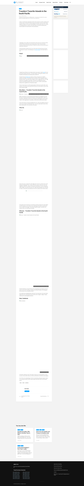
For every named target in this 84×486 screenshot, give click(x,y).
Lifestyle (60, 2)
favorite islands (37, 49)
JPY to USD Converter (26, 475)
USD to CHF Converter (16, 478)
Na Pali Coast (28, 76)
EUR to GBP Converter (26, 473)
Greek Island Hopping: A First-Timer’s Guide (23, 448)
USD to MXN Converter (16, 477)
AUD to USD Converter (26, 477)
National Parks (55, 2)
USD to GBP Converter (16, 473)
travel (23, 382)
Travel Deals (66, 2)
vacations (26, 382)
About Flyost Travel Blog (58, 464)
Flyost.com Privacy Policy (58, 466)
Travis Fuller (37, 440)
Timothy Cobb (19, 440)
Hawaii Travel (48, 2)
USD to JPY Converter (16, 474)
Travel (36, 2)
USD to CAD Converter (16, 475)
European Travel (42, 2)
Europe (19, 445)
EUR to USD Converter (26, 472)
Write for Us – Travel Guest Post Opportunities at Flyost (61, 474)
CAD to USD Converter (26, 478)
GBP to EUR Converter (26, 474)
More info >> (37, 18)
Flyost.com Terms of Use (58, 468)
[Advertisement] (34, 35)
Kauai (44, 72)
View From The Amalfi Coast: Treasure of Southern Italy (43, 432)
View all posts (27, 391)
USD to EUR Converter (16, 472)
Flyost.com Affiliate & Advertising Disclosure (61, 470)
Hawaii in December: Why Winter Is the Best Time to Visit (23, 433)
